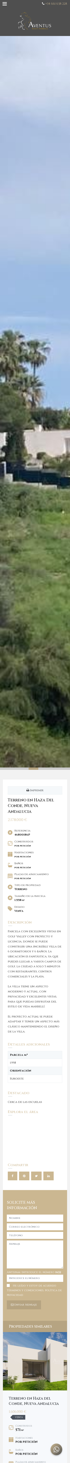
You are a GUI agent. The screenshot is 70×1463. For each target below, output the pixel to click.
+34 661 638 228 (56, 4)
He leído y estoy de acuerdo (34, 1290)
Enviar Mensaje (25, 1305)
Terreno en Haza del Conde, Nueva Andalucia (34, 1401)
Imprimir (36, 790)
